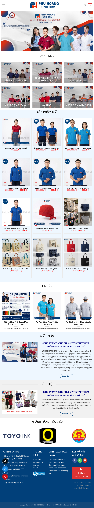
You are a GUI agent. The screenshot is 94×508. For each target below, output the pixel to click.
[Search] (84, 5)
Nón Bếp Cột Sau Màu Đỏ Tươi (47, 229)
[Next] (88, 31)
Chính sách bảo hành (57, 465)
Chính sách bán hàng (56, 462)
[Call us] (79, 460)
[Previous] (6, 31)
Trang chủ (37, 459)
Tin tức (36, 468)
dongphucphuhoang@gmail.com (16, 476)
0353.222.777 (18, 469)
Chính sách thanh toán (57, 468)
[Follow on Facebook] (74, 460)
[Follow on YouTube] (85, 460)
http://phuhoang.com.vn (13, 483)
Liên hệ (36, 465)
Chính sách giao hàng (57, 459)
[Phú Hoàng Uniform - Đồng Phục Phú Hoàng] (47, 5)
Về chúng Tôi (38, 462)
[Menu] (4, 5)
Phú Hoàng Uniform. (23, 505)
